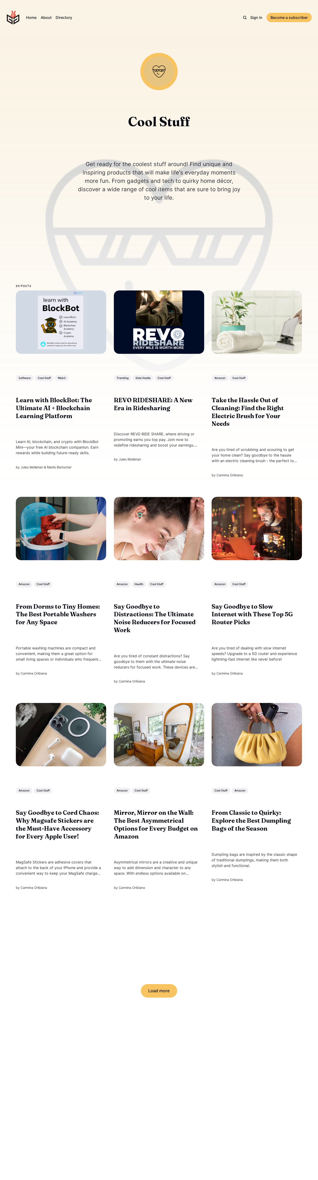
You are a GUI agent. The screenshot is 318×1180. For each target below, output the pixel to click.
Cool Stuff (44, 377)
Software (25, 377)
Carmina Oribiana (230, 475)
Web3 (62, 377)
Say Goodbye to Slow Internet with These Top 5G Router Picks (252, 614)
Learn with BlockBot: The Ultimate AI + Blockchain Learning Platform (54, 408)
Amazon (220, 377)
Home (31, 17)
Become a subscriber (289, 17)
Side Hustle (143, 377)
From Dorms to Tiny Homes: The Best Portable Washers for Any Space (58, 614)
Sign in (256, 17)
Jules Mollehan (32, 467)
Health (139, 584)
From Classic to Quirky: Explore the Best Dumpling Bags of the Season (251, 820)
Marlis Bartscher (59, 467)
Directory (64, 17)
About (46, 17)
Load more (159, 990)
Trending (123, 377)
